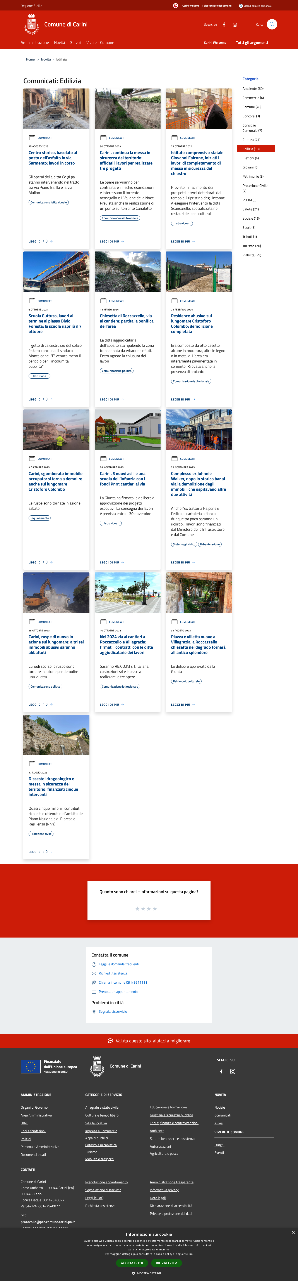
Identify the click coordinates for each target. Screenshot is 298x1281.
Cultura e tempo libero (101, 1115)
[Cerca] (272, 24)
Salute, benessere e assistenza (172, 1138)
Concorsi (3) (251, 116)
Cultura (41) (251, 139)
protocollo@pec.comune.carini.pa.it (48, 1221)
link (191, 1254)
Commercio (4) (253, 97)
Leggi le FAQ (94, 1197)
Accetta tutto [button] (132, 1263)
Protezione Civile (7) (255, 188)
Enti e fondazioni (33, 1131)
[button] (149, 1273)
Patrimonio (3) (253, 176)
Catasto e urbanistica (101, 1145)
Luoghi (219, 1144)
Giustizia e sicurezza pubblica (171, 1115)
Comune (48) (252, 106)
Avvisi (218, 1123)
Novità (46, 59)
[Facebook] (222, 24)
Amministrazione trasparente (172, 1182)
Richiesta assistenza (100, 1205)
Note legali (158, 1197)
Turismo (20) (252, 245)
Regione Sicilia (31, 5)
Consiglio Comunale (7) (252, 128)
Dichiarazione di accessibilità (171, 1205)
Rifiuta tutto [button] (166, 1263)
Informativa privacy (164, 1190)
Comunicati (45, 138)
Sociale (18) (251, 218)
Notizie (219, 1107)
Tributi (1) (250, 236)
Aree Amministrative (36, 1115)
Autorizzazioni (160, 1146)
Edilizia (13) (251, 148)
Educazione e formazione (168, 1107)
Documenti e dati (33, 1154)
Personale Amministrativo (40, 1146)
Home (30, 59)
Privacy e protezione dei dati (171, 1213)
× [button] (293, 1232)
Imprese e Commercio (101, 1131)
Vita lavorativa (96, 1123)
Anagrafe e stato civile (101, 1107)
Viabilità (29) (252, 255)
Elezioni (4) (251, 158)
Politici (26, 1138)
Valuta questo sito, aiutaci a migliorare (152, 1040)
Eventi (219, 1152)
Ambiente (157, 1130)
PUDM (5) (249, 200)
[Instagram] (233, 24)
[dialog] (149, 1254)
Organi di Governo (34, 1107)
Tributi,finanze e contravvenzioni (174, 1122)
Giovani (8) (250, 167)
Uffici (24, 1123)
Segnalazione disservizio (103, 1190)
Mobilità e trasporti (99, 1158)
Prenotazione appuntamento (106, 1182)
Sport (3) (249, 227)
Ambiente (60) (253, 88)
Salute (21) (251, 209)
